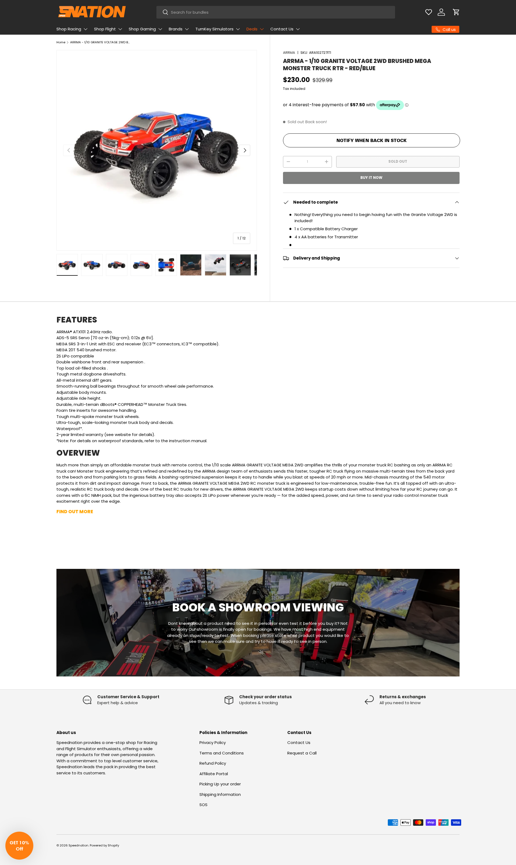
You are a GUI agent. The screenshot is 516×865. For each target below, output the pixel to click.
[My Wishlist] (428, 12)
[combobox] (275, 12)
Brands (175, 29)
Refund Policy (212, 763)
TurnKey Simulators (214, 29)
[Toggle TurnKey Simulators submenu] (238, 29)
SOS (203, 804)
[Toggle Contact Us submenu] (298, 29)
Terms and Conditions (221, 753)
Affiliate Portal (213, 774)
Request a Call (302, 753)
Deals (251, 29)
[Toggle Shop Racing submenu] (85, 29)
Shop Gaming (142, 29)
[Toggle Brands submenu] (187, 29)
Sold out (397, 161)
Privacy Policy (212, 742)
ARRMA (289, 52)
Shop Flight (105, 29)
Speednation (78, 845)
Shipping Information (220, 794)
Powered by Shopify (104, 845)
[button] (456, 12)
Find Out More (74, 511)
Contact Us (281, 29)
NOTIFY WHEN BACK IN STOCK (371, 140)
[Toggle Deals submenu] (262, 29)
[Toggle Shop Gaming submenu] (160, 29)
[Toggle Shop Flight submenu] (120, 29)
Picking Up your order (220, 784)
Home (60, 42)
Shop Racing (68, 29)
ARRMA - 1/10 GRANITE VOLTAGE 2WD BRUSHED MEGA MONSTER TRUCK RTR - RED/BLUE (100, 42)
